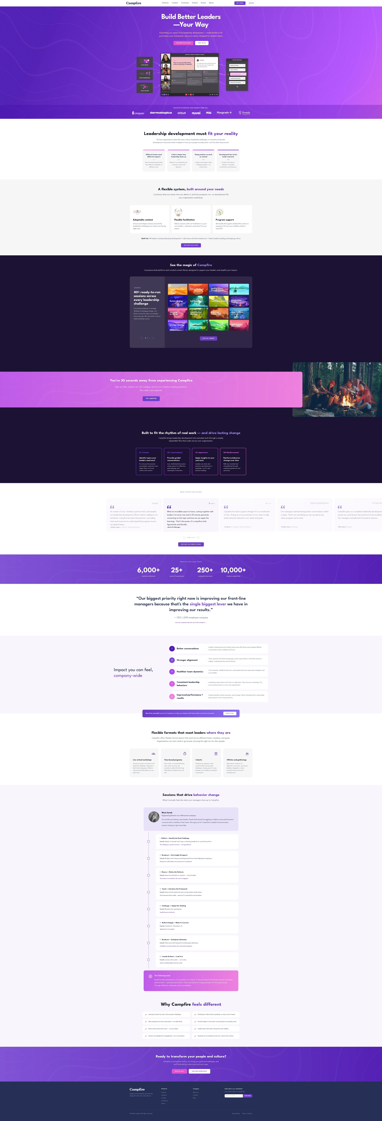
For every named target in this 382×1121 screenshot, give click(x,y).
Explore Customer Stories (191, 544)
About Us (195, 1092)
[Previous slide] (141, 338)
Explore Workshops (199, 1071)
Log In (251, 3)
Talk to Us (202, 43)
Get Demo (240, 3)
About (211, 3)
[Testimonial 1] (187, 537)
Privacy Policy (236, 1113)
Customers (185, 3)
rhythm (170, 433)
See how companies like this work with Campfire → (191, 622)
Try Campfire (151, 398)
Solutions (165, 3)
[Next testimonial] (197, 537)
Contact (195, 1095)
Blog (194, 1098)
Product (195, 3)
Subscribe (247, 1095)
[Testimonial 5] (194, 537)
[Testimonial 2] (189, 537)
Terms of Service (247, 1113)
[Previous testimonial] (184, 537)
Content (175, 3)
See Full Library (208, 338)
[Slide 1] (145, 337)
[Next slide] (153, 338)
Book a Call (230, 713)
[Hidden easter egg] (178, 290)
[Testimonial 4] (192, 537)
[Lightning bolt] (150, 976)
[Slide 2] (147, 337)
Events (203, 3)
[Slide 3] (149, 337)
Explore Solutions (183, 43)
